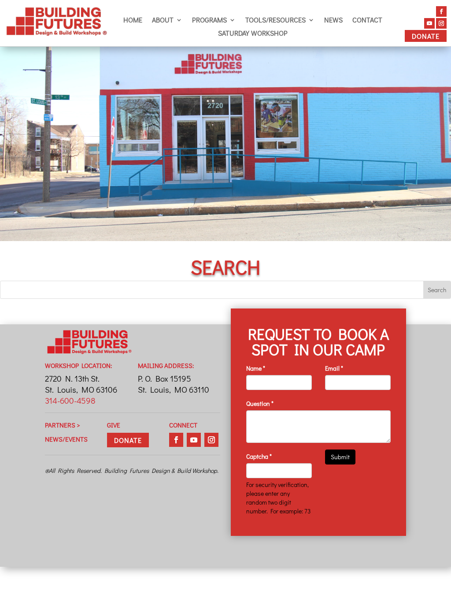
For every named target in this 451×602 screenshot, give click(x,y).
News (333, 20)
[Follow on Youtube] (429, 23)
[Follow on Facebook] (441, 11)
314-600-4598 (70, 400)
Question (260, 403)
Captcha (259, 456)
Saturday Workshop (253, 33)
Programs (209, 20)
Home (132, 20)
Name (255, 368)
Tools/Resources (275, 20)
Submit (340, 457)
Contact (367, 20)
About (163, 20)
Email (334, 368)
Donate (426, 36)
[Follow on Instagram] (441, 23)
